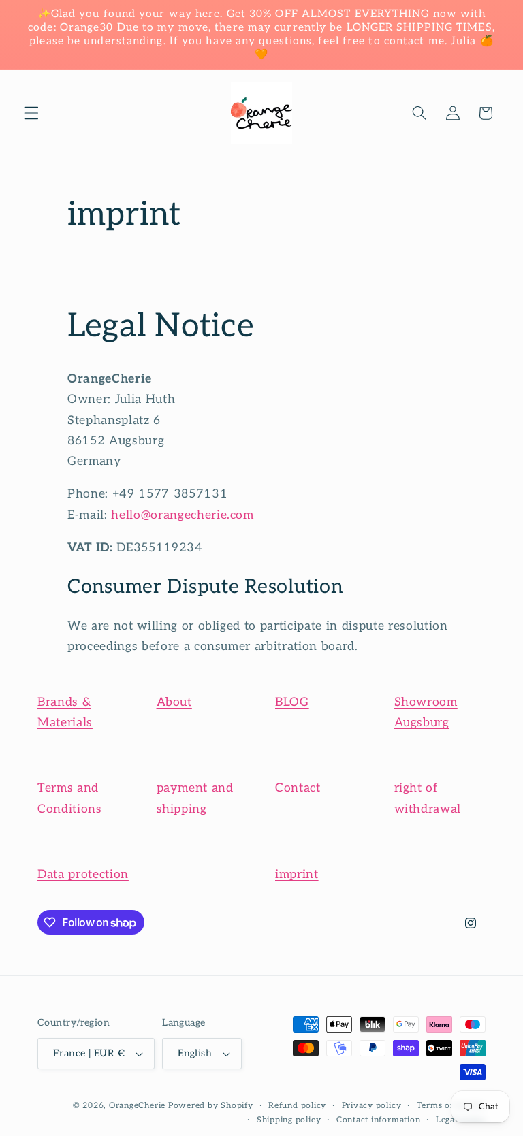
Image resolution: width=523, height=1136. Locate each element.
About (174, 702)
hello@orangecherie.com (182, 515)
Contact (298, 788)
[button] (31, 113)
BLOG (292, 702)
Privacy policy (372, 1106)
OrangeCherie (137, 1106)
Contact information (378, 1120)
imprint (297, 874)
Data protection (83, 874)
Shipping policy (289, 1120)
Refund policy (297, 1106)
